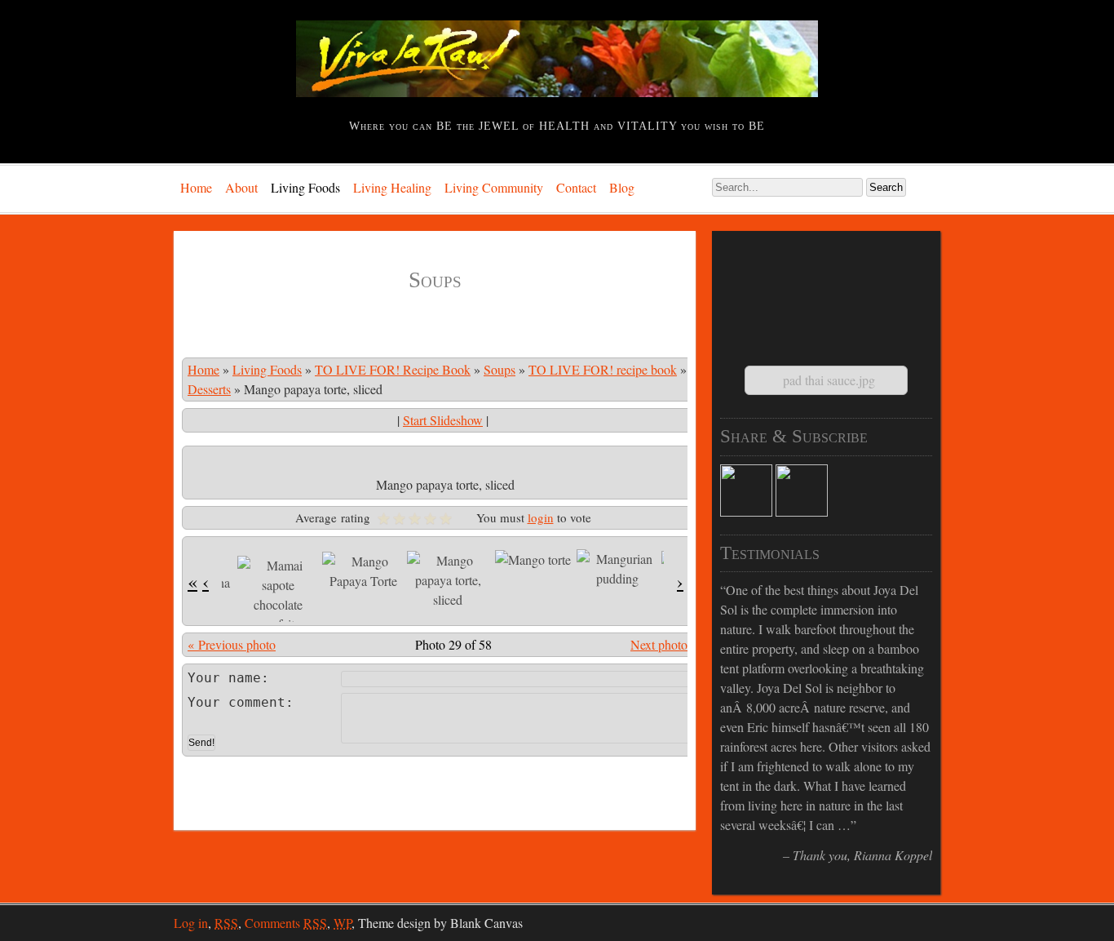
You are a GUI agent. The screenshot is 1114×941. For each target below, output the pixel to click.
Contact (576, 187)
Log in (191, 922)
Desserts (209, 388)
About (241, 187)
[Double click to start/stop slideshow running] (278, 595)
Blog (621, 187)
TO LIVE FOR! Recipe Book (393, 369)
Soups (499, 369)
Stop (833, 874)
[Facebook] (746, 511)
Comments (286, 922)
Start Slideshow (443, 419)
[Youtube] (802, 511)
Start (820, 874)
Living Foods (305, 187)
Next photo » (664, 644)
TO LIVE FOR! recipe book (602, 369)
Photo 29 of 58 (453, 644)
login (541, 517)
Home (196, 187)
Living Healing (392, 187)
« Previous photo (232, 644)
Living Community (493, 187)
